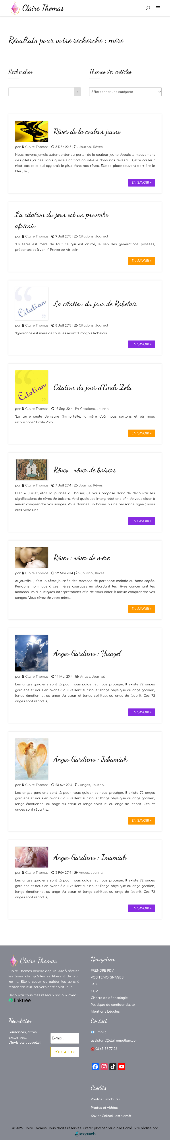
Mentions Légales (105, 1011)
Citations (86, 236)
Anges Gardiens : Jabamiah (90, 759)
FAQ (94, 984)
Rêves (98, 147)
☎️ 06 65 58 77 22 (104, 1049)
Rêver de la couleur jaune (87, 131)
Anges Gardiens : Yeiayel (87, 653)
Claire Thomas (36, 147)
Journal (85, 147)
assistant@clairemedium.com (114, 1040)
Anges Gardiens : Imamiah (90, 857)
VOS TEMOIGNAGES (107, 977)
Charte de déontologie (109, 998)
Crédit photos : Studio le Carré (107, 1128)
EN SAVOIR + (141, 182)
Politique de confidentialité (113, 1004)
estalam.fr (123, 1116)
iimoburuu (113, 1099)
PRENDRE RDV (102, 970)
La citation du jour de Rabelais (95, 303)
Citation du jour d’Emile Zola (93, 387)
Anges (85, 676)
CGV (94, 991)
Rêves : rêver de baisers (85, 469)
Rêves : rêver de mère (82, 557)
